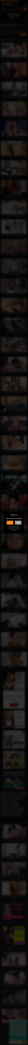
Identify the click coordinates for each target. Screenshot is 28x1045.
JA (10, 522)
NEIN (18, 522)
